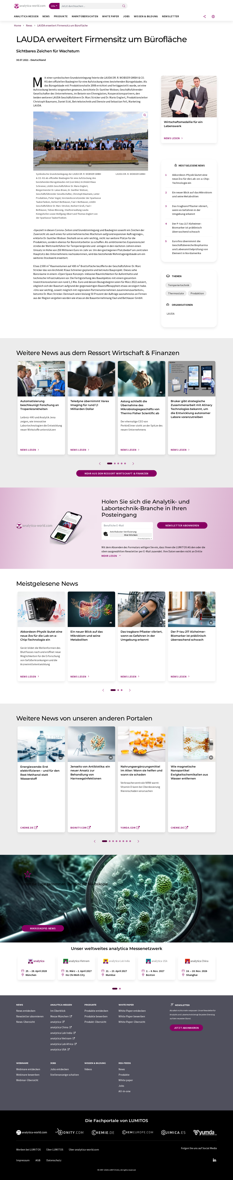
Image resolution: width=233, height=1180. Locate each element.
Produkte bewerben (95, 1016)
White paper (126, 1080)
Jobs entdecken (59, 1069)
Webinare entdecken (28, 1069)
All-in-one (124, 1091)
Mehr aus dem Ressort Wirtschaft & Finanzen (116, 473)
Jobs (121, 1085)
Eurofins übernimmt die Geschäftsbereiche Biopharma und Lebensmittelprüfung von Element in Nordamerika (190, 247)
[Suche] (123, 6)
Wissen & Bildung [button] (146, 16)
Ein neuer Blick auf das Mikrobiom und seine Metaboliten (192, 194)
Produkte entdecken (96, 1010)
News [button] (46, 16)
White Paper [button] (110, 16)
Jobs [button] (126, 16)
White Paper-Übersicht (132, 1021)
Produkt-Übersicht (95, 1021)
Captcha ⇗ (145, 538)
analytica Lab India (61, 1033)
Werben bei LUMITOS (28, 1149)
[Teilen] (204, 17)
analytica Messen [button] (26, 16)
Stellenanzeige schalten (64, 1074)
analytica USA (58, 1049)
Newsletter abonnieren (182, 525)
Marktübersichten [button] (85, 16)
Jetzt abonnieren (186, 1027)
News (122, 1069)
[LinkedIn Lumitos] (214, 1160)
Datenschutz (53, 1160)
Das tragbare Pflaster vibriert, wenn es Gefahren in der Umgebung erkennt (190, 210)
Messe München (59, 1016)
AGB (37, 1160)
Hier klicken (131, 534)
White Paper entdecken (132, 1010)
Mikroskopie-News (43, 928)
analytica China (59, 1027)
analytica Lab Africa (62, 1044)
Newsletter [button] (170, 16)
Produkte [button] (61, 16)
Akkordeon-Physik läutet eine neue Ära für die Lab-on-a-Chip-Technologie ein (191, 179)
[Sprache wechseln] (213, 17)
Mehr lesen (109, 555)
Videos (88, 1069)
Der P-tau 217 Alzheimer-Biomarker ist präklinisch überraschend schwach (187, 227)
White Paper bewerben (132, 1016)
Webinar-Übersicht (27, 1080)
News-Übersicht (25, 1021)
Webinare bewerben (27, 1074)
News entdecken (25, 1010)
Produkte (124, 1074)
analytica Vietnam (61, 1038)
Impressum (23, 1160)
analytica (56, 1021)
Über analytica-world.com (84, 1149)
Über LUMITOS (54, 1149)
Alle (53, 6)
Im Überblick (57, 1010)
